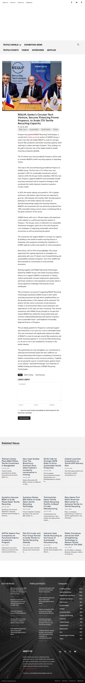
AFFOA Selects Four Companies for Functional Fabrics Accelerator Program (11, 537)
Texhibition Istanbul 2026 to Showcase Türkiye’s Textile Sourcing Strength (46, 611)
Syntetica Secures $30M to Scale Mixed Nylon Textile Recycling (11, 500)
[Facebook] (71, 2)
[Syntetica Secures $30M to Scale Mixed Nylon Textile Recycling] (11, 491)
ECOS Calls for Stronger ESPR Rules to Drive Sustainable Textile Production (52, 463)
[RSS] (65, 652)
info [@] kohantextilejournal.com (41, 673)
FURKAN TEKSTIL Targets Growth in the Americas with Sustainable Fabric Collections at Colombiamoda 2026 (46, 634)
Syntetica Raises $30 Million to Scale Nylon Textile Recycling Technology (32, 502)
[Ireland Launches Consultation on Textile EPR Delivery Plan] (74, 452)
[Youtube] (75, 652)
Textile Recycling (40, 375)
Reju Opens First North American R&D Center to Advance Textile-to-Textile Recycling (74, 502)
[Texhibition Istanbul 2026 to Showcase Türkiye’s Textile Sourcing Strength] (33, 611)
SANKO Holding (28, 375)
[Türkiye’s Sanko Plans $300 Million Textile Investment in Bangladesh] (11, 452)
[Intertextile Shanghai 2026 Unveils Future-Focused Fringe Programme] (33, 590)
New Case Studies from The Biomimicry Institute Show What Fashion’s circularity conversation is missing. (31, 467)
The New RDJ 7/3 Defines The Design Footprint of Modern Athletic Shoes (18, 621)
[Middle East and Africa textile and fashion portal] (11, 656)
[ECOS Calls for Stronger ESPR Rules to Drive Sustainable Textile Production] (53, 452)
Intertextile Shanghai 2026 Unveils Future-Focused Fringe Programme (47, 590)
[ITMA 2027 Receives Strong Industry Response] (5, 613)
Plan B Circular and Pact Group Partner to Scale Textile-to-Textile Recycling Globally (32, 537)
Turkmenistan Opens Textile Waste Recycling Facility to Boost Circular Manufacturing (51, 503)
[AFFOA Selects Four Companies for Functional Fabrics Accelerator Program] (11, 527)
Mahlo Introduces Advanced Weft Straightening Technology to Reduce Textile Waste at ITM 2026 (73, 539)
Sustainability (34, 129)
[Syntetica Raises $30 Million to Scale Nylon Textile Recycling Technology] (32, 491)
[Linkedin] (76, 2)
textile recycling (33, 137)
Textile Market (45, 129)
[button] (78, 44)
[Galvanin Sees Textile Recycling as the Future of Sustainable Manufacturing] (53, 527)
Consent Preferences (30, 668)
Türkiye (55, 129)
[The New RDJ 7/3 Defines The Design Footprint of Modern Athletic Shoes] (5, 621)
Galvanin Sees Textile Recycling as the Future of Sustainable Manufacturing (53, 537)
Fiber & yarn (23, 129)
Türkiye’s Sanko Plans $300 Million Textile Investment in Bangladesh (10, 462)
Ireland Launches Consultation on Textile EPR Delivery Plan (74, 462)
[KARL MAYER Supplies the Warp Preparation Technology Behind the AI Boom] (5, 630)
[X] (81, 2)
